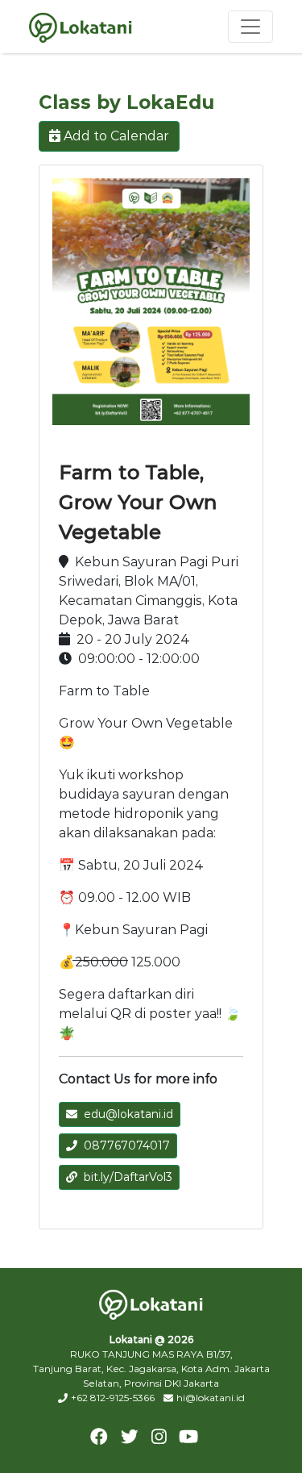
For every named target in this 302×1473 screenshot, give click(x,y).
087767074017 (127, 1145)
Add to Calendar (116, 136)
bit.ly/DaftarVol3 (128, 1177)
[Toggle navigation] (250, 26)
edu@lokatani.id (128, 1114)
